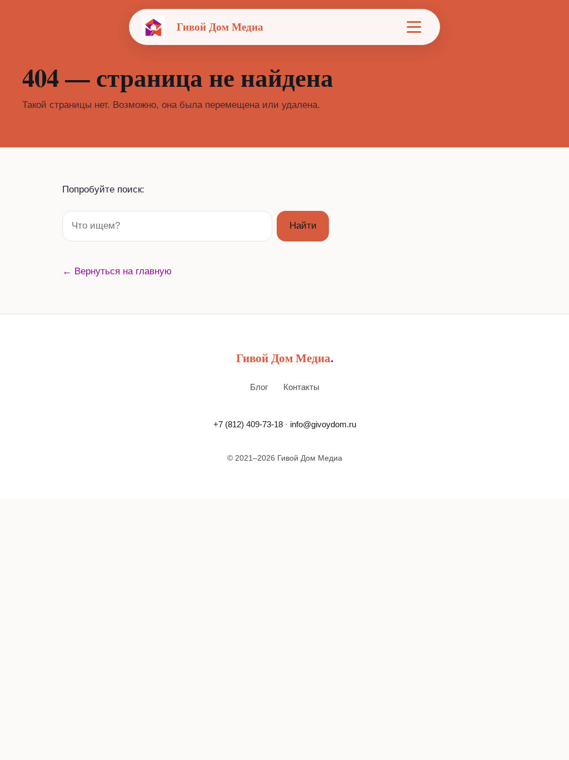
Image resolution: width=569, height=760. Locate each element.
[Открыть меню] (414, 27)
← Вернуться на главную (117, 271)
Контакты (301, 387)
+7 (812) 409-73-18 (248, 424)
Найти (303, 225)
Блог (259, 387)
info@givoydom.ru (323, 424)
